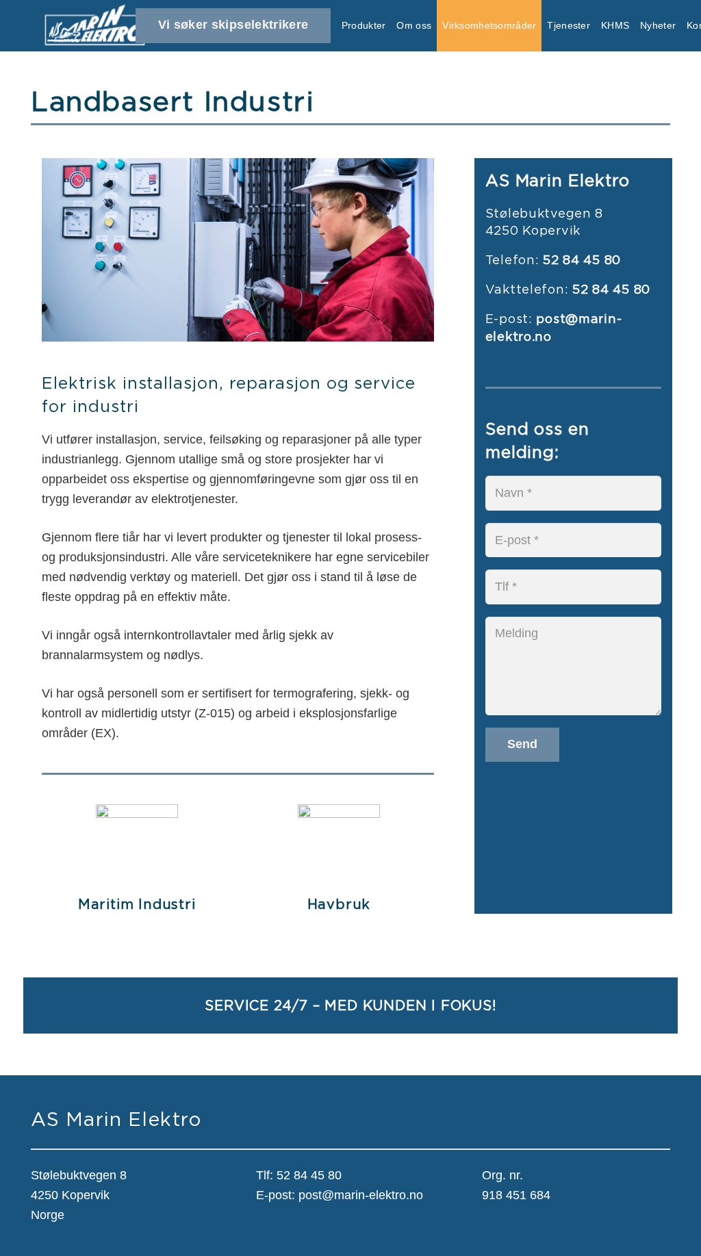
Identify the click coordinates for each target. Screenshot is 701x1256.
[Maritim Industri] (137, 814)
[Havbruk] (339, 814)
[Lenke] (95, 26)
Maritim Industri (137, 904)
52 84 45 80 (309, 1175)
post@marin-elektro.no (360, 1195)
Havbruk (339, 904)
